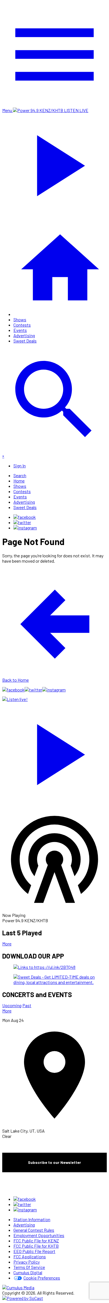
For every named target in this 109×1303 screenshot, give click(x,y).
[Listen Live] (54, 751)
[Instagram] (25, 527)
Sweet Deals (25, 340)
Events (20, 330)
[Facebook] (24, 517)
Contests (22, 324)
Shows (19, 319)
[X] (22, 522)
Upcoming (12, 1005)
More (6, 943)
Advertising (24, 335)
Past (26, 1005)
